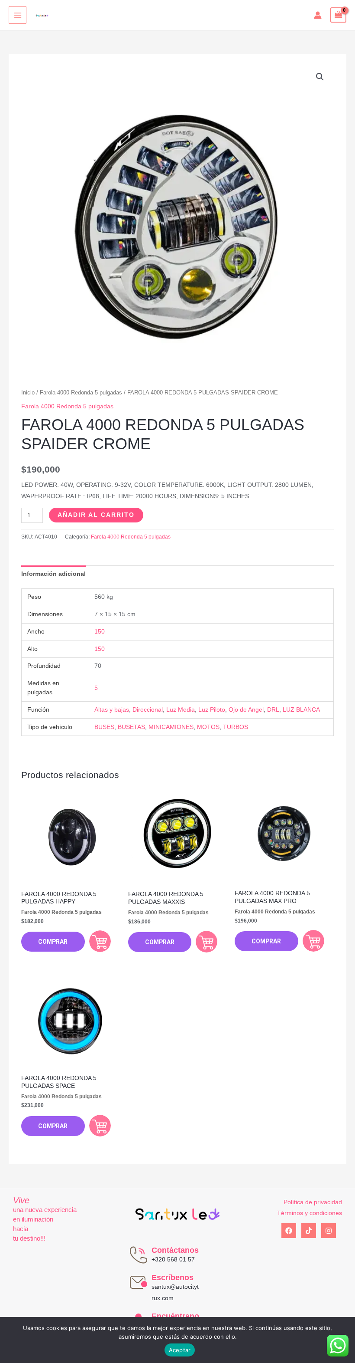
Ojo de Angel (246, 709)
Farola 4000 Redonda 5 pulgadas (81, 393)
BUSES (104, 727)
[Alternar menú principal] (17, 15)
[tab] (53, 573)
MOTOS (208, 727)
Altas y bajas (111, 709)
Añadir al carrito (96, 515)
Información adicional (53, 574)
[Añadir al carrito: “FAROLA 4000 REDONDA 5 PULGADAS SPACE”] (100, 1125)
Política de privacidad (313, 1202)
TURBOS (235, 727)
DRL (273, 709)
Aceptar (180, 1350)
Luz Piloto (211, 709)
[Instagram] (328, 1230)
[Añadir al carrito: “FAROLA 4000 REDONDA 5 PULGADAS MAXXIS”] (206, 941)
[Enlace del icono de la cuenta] (318, 15)
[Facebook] (288, 1230)
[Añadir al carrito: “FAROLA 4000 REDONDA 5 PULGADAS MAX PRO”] (313, 941)
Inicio (28, 393)
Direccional (147, 709)
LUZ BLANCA (301, 709)
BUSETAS (131, 727)
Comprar (53, 941)
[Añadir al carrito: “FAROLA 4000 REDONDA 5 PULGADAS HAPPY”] (100, 941)
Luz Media (180, 709)
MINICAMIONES (171, 727)
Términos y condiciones (309, 1213)
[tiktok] (308, 1230)
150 (99, 631)
